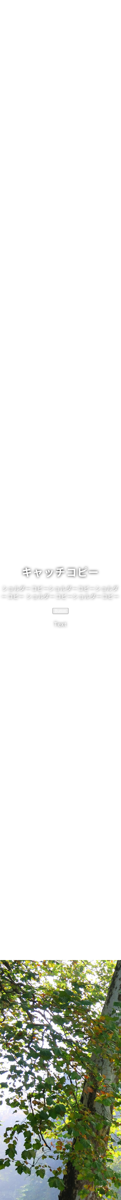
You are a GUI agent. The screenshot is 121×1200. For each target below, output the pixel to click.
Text (60, 623)
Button (60, 611)
